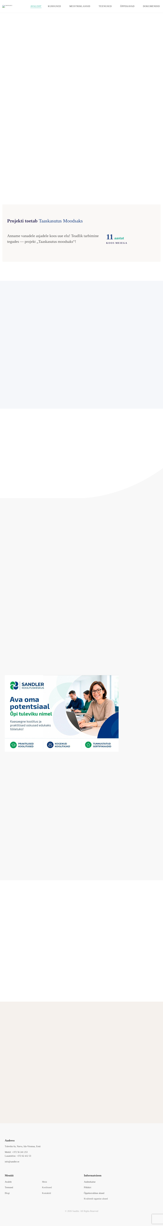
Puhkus (66, 1101)
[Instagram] (15, 1168)
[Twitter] (10, 1168)
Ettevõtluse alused (41, 329)
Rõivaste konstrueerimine (122, 375)
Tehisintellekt (122, 352)
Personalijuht (16, 1101)
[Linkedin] (20, 1168)
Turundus (122, 329)
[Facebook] (5, 1168)
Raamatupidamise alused (40, 352)
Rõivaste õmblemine (40, 375)
